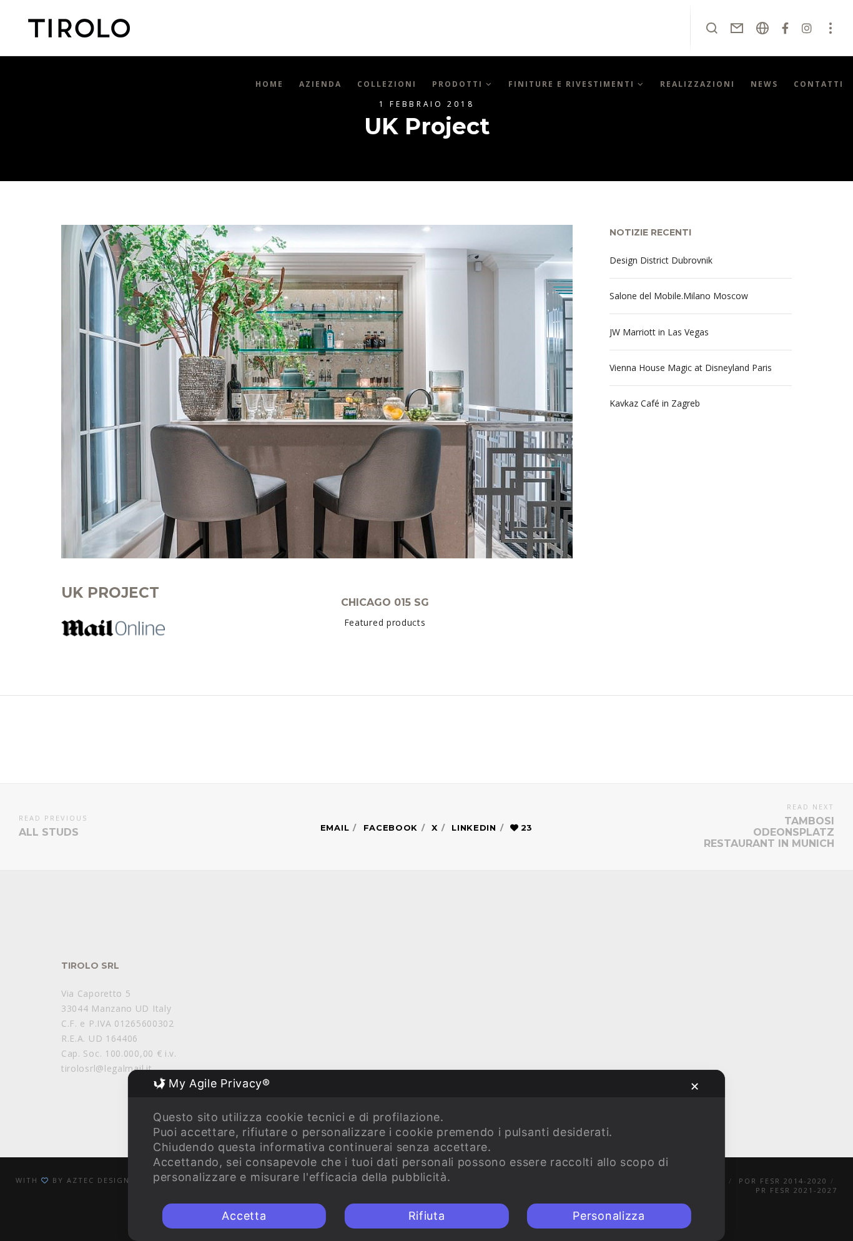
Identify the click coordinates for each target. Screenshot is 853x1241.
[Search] (712, 28)
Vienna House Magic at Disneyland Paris (690, 367)
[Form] (737, 28)
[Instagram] (807, 28)
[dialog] (426, 1155)
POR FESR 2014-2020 (783, 1180)
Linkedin (473, 828)
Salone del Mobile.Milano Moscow (678, 296)
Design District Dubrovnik (660, 260)
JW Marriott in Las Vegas (659, 332)
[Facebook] (786, 28)
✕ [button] (695, 1086)
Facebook (390, 828)
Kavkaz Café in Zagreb (654, 403)
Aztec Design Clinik (114, 1180)
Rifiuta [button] (426, 1215)
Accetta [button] (244, 1215)
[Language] (763, 28)
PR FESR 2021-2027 (796, 1190)
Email (335, 828)
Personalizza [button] (608, 1215)
